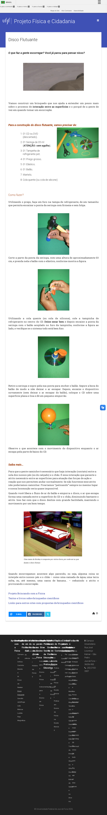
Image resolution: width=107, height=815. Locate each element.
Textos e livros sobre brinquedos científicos (33, 598)
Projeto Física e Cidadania (44, 21)
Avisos (63, 662)
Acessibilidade (78, 11)
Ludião (19, 713)
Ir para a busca (38, 6)
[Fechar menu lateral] (97, 20)
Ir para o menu (23, 6)
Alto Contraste (66, 11)
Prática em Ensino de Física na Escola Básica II (56, 715)
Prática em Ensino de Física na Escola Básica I (56, 682)
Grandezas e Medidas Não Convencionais (74, 691)
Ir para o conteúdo (7, 6)
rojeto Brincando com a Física (27, 593)
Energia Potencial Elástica (75, 665)
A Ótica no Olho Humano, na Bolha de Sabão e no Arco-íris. (72, 779)
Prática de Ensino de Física (50, 647)
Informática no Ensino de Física (38, 647)
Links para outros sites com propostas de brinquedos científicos (45, 603)
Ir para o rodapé (53, 6)
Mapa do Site (54, 11)
